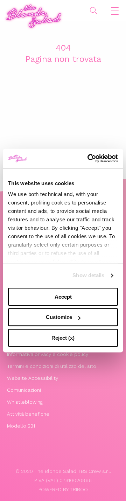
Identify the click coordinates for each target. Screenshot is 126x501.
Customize (59, 317)
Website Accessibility (32, 378)
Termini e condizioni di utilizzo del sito (51, 366)
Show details (88, 275)
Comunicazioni (24, 390)
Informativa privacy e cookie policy (47, 354)
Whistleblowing (25, 402)
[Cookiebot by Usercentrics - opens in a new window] (89, 158)
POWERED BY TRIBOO (63, 489)
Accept (63, 297)
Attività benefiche (28, 414)
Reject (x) (63, 338)
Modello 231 (21, 426)
